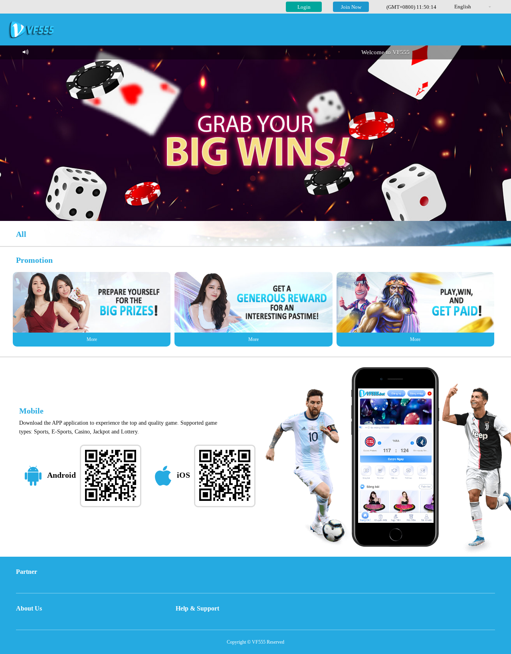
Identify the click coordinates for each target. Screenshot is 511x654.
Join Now (351, 7)
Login (304, 7)
